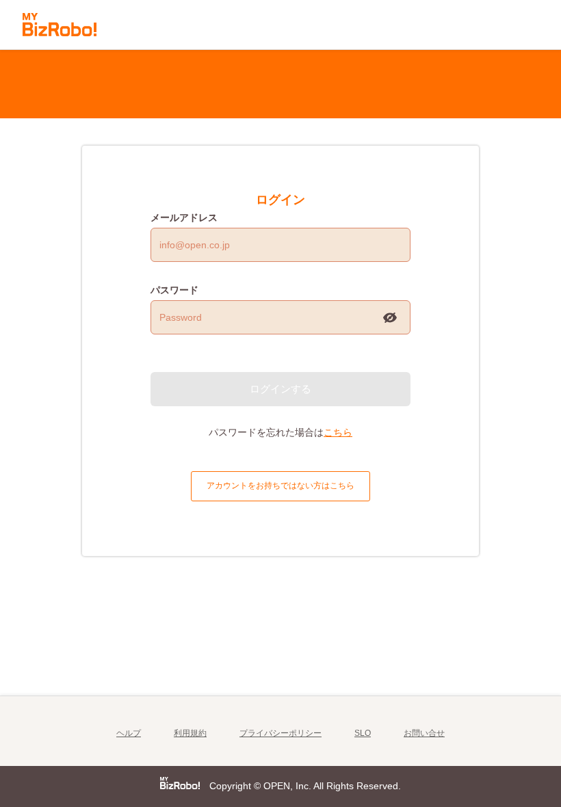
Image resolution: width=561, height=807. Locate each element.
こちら (338, 432)
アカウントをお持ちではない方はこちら (280, 485)
